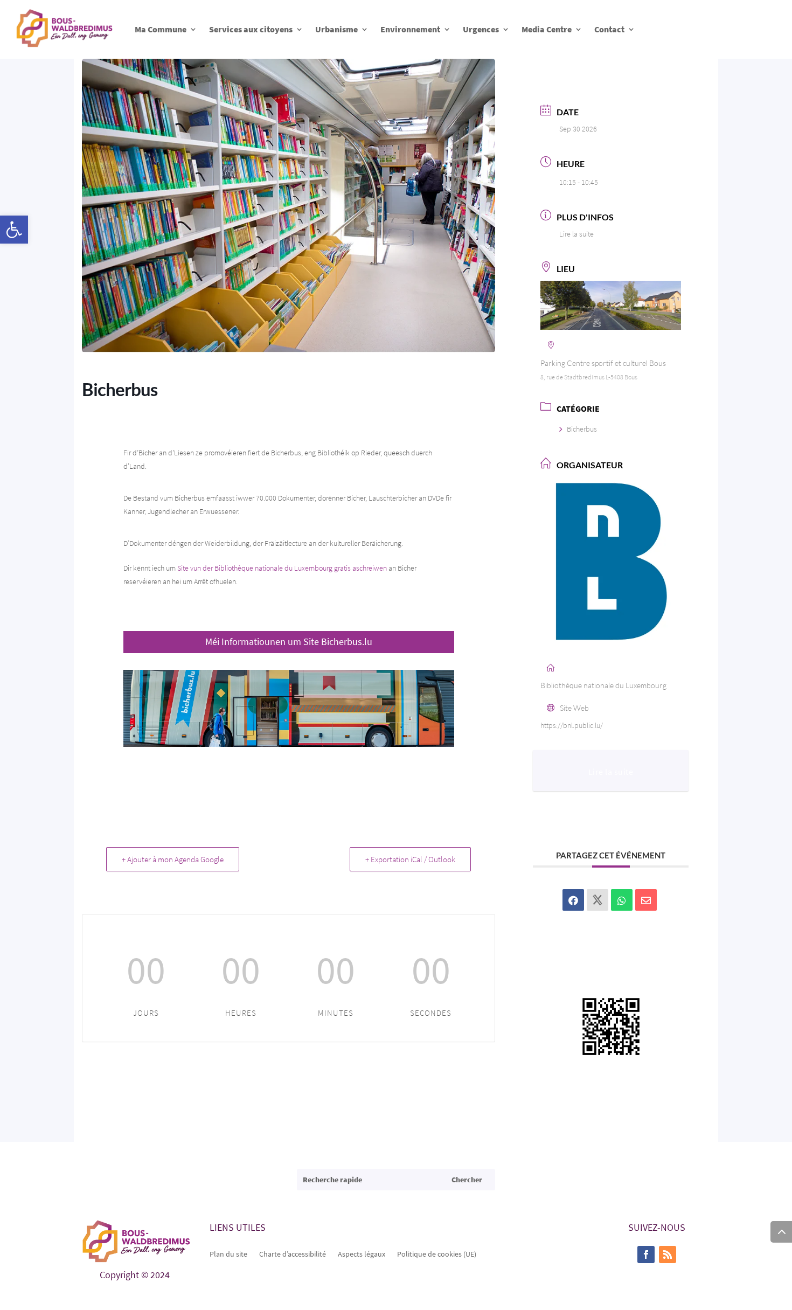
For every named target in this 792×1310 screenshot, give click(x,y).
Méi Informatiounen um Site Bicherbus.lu (288, 641)
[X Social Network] (597, 900)
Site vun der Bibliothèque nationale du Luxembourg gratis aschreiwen (282, 568)
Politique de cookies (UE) (436, 1253)
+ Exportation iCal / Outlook (410, 859)
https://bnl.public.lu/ (571, 725)
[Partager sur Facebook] (573, 900)
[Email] (646, 900)
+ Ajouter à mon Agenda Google (173, 859)
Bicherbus (582, 429)
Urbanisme (336, 29)
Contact (609, 29)
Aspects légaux (361, 1253)
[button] (14, 230)
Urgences (481, 29)
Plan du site (228, 1253)
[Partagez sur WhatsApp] (622, 900)
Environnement (410, 29)
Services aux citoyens (251, 29)
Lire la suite (576, 234)
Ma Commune (160, 29)
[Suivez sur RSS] (667, 1254)
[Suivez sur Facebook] (646, 1254)
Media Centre (547, 29)
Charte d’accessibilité (292, 1253)
